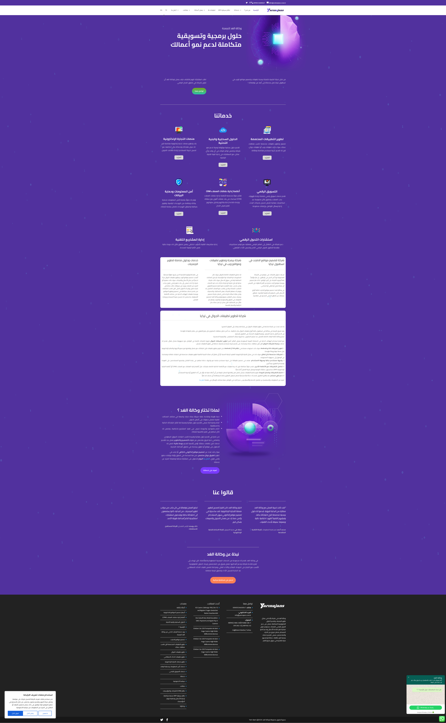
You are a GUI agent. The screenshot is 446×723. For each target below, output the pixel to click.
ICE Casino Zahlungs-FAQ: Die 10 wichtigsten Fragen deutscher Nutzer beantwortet (206, 610)
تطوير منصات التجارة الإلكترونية (175, 661)
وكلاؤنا (182, 706)
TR (166, 10)
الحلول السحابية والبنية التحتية (175, 622)
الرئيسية (256, 10)
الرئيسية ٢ (182, 626)
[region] (30, 704)
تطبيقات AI (211, 10)
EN (161, 10)
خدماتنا (236, 10)
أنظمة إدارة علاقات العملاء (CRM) (173, 617)
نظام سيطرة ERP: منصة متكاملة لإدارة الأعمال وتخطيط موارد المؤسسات (174, 698)
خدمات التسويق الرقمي (177, 671)
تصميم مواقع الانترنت (177, 639)
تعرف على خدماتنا (210, 470)
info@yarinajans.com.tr (243, 615)
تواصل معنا (199, 91)
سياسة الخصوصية (179, 681)
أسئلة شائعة (181, 607)
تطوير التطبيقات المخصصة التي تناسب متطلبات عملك (173, 646)
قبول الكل (15, 713)
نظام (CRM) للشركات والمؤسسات (174, 690)
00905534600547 (259, 3)
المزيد (178, 157)
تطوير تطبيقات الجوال (178, 652)
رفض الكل (30, 713)
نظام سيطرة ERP (224, 10)
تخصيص (45, 713)
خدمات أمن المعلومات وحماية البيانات (172, 666)
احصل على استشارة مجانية (223, 580)
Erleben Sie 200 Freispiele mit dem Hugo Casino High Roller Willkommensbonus (205, 631)
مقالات (185, 10)
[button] (238, 626)
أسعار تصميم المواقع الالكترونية (174, 612)
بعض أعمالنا (198, 10)
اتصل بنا (174, 10)
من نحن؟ (247, 10)
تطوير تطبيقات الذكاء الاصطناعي (174, 656)
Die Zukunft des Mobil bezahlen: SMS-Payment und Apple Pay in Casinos (207, 620)
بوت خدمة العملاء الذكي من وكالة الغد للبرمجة (173, 633)
